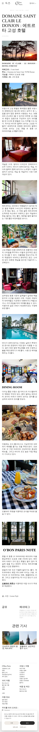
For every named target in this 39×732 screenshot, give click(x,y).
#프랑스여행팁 (30, 614)
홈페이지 (12, 10)
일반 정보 (5, 699)
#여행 (25, 612)
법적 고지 (5, 672)
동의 (27, 723)
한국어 (32, 3)
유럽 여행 (5, 703)
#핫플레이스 (23, 610)
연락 (3, 670)
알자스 (21, 682)
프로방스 (22, 676)
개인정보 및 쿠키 (7, 674)
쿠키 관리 (5, 676)
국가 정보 (5, 701)
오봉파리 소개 (6, 668)
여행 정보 (6, 697)
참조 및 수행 (5, 685)
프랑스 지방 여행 (19, 10)
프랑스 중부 (23, 670)
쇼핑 (3, 687)
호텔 (3, 689)
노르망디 (27, 10)
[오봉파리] (19, 3)
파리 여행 (6, 681)
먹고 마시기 (5, 683)
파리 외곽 (22, 668)
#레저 (22, 612)
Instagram (7, 710)
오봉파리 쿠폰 (7, 584)
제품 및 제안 (25, 687)
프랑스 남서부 (24, 678)
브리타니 (22, 674)
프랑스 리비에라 (24, 680)
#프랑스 (28, 610)
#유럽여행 (23, 614)
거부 (11, 723)
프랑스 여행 (24, 666)
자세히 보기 (23, 727)
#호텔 (29, 612)
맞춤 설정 (15, 727)
